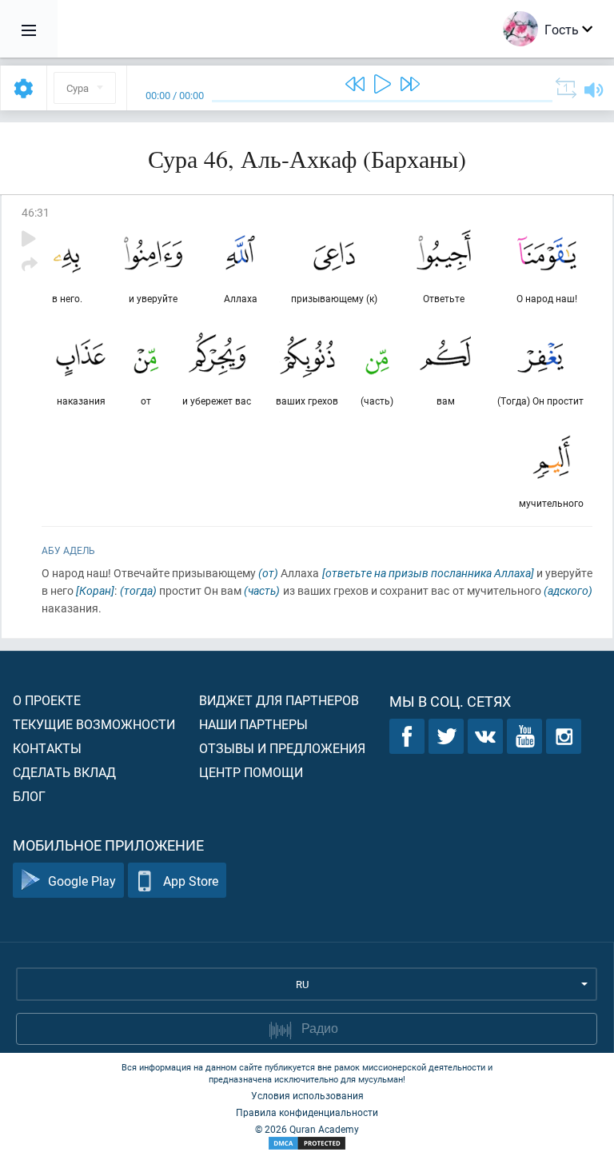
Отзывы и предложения (282, 747)
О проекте (47, 700)
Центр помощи (251, 771)
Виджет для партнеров (279, 700)
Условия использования (307, 1095)
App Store (190, 880)
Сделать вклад (64, 771)
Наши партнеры (253, 724)
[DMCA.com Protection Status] (307, 1143)
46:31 (36, 212)
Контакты (47, 747)
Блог (29, 795)
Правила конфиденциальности (307, 1112)
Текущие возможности (94, 724)
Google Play (82, 880)
